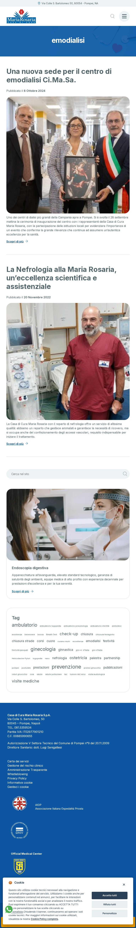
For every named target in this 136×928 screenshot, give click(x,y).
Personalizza (110, 913)
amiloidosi (116, 626)
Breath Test (51, 634)
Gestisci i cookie (18, 787)
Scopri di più (15, 241)
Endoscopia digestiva (30, 568)
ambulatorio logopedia (50, 626)
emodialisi (93, 641)
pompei (15, 668)
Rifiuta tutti (109, 904)
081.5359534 (23, 727)
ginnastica (65, 650)
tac (65, 674)
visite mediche (25, 681)
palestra (95, 658)
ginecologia (43, 649)
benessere (30, 634)
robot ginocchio (19, 674)
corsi (40, 641)
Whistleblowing (17, 774)
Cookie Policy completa (44, 919)
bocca (41, 634)
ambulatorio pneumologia (76, 626)
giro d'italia (97, 650)
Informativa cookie (20, 782)
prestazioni (41, 667)
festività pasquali (20, 650)
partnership (112, 658)
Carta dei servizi (18, 761)
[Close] (124, 884)
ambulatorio (24, 625)
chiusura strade (23, 641)
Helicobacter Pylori (21, 658)
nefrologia (59, 658)
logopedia (37, 658)
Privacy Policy (17, 778)
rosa (32, 674)
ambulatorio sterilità (99, 626)
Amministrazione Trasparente (27, 770)
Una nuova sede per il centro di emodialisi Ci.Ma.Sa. (59, 75)
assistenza (17, 634)
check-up (69, 633)
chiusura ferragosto (105, 634)
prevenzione (66, 667)
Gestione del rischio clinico (25, 765)
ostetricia (78, 657)
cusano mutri (64, 641)
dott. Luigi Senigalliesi (48, 747)
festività (108, 641)
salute (39, 674)
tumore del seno (78, 674)
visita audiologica (96, 674)
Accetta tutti (110, 895)
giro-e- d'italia (82, 650)
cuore (51, 641)
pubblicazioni (112, 667)
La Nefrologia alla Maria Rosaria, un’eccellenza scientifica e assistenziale (61, 278)
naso (47, 658)
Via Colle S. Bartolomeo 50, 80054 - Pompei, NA (70, 3)
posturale (26, 668)
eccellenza (78, 641)
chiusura (87, 634)
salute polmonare (53, 674)
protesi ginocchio (92, 668)
